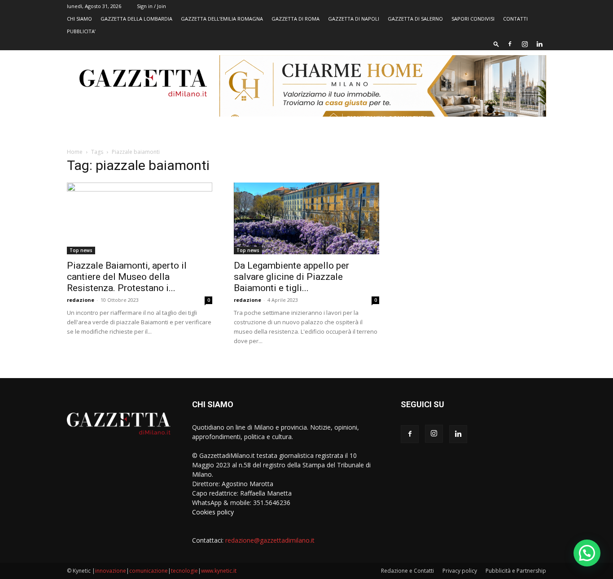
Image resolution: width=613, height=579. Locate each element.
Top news (81, 250)
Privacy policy (459, 571)
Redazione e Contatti (407, 571)
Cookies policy (213, 512)
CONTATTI (515, 18)
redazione (80, 299)
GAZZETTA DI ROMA (295, 18)
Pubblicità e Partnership (516, 571)
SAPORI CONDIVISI (473, 18)
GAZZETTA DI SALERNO (415, 18)
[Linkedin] (539, 44)
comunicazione (148, 571)
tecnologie (184, 571)
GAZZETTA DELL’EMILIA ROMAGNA (222, 18)
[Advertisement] (473, 226)
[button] (496, 43)
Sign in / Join (151, 6)
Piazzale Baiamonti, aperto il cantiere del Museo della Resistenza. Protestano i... (127, 276)
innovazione (110, 571)
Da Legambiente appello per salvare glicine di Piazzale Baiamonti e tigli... (291, 276)
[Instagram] (524, 44)
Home (75, 152)
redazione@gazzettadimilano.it (270, 540)
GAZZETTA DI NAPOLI (353, 18)
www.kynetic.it (218, 571)
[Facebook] (510, 44)
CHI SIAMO (79, 18)
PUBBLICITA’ (81, 31)
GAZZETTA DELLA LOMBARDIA (136, 18)
